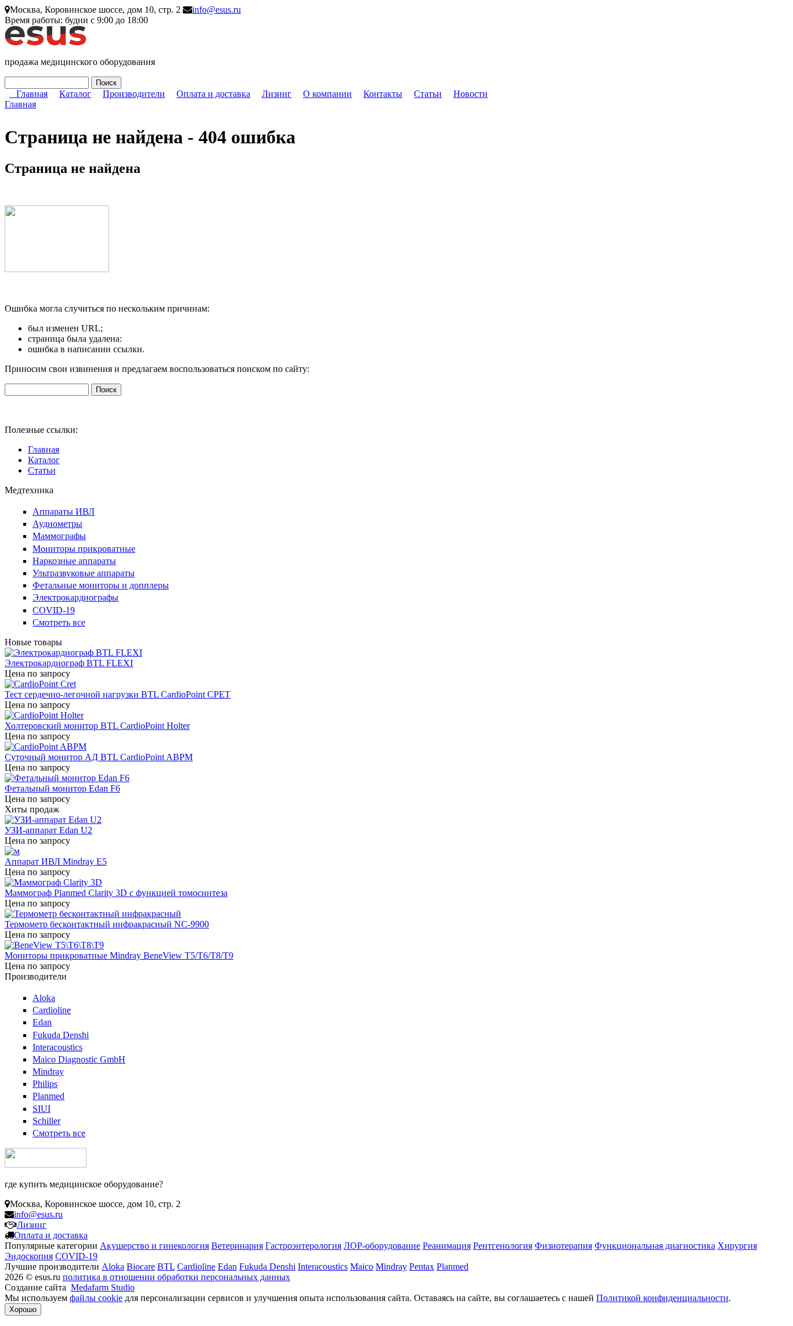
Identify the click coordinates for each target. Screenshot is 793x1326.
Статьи (428, 94)
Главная (32, 94)
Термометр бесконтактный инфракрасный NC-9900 (107, 924)
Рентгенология (502, 1246)
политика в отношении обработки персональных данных (176, 1277)
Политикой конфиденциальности (662, 1298)
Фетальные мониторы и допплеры (101, 585)
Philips (45, 1084)
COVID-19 (54, 610)
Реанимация (447, 1246)
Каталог (75, 94)
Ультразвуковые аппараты (84, 573)
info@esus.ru (216, 10)
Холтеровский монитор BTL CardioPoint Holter (97, 726)
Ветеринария (237, 1246)
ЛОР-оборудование (382, 1246)
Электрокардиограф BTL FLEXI (69, 663)
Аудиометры (57, 524)
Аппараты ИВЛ (64, 511)
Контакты (382, 94)
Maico (361, 1266)
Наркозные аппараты (74, 561)
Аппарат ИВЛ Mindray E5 (56, 861)
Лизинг (276, 94)
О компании (327, 94)
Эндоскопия (29, 1256)
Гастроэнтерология (303, 1246)
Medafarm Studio (103, 1287)
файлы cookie (96, 1298)
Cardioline (52, 1010)
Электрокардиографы (75, 597)
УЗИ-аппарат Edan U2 (48, 830)
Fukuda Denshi (61, 1035)
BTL (166, 1266)
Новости (470, 94)
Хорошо (23, 1309)
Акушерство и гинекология (154, 1246)
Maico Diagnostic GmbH (79, 1059)
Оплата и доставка (213, 94)
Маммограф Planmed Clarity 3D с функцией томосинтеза (116, 893)
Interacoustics (57, 1047)
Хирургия (737, 1246)
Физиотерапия (563, 1246)
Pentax (421, 1266)
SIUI (42, 1109)
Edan (42, 1022)
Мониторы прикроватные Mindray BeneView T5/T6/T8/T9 (119, 955)
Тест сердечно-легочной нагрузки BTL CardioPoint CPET (117, 694)
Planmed (48, 1096)
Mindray (48, 1071)
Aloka (44, 998)
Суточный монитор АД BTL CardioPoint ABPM (99, 757)
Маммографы (59, 536)
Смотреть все (59, 622)
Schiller (46, 1121)
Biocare (141, 1266)
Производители (134, 94)
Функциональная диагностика (654, 1246)
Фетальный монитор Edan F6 (62, 788)
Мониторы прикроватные (84, 549)
